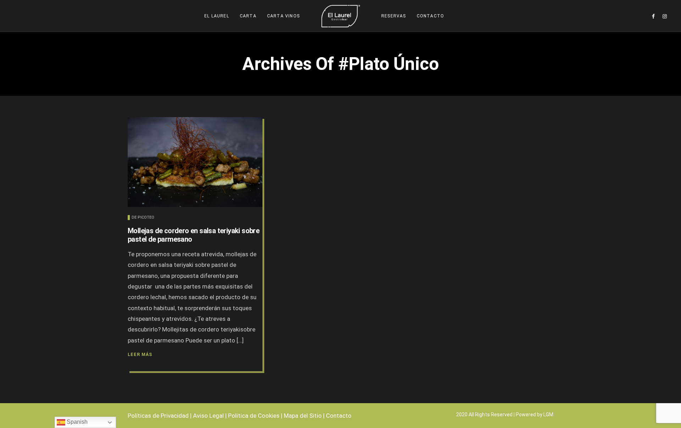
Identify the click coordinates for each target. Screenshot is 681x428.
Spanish (76, 422)
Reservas (393, 15)
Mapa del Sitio (303, 415)
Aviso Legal (208, 415)
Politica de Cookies (253, 415)
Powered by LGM (534, 414)
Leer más (140, 354)
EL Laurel (216, 15)
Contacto (430, 15)
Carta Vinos (283, 15)
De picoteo (143, 217)
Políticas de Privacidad (158, 415)
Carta (248, 15)
